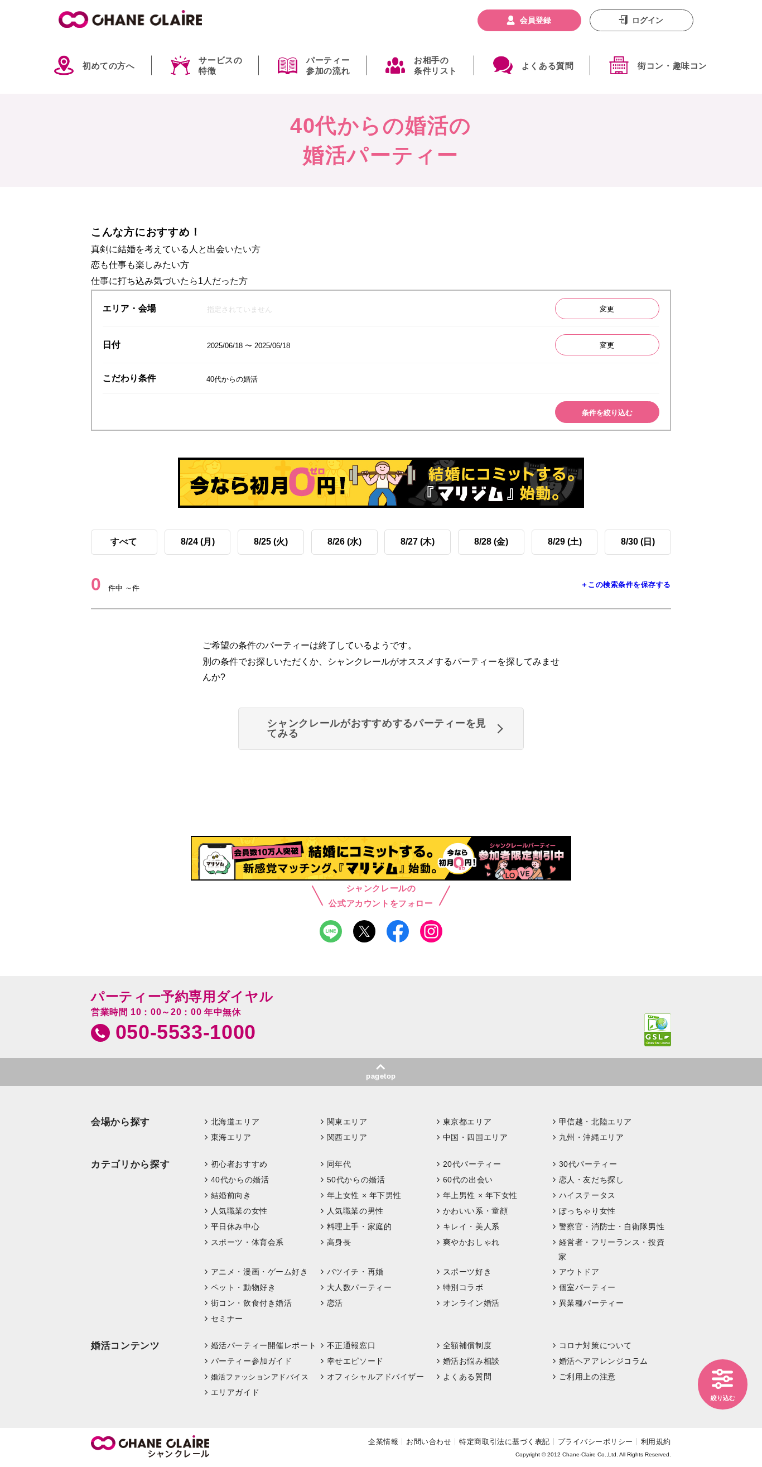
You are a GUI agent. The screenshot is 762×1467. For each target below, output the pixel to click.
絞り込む (723, 1397)
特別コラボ (463, 1287)
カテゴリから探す (130, 1164)
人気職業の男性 (355, 1210)
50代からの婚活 (356, 1179)
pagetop (381, 1076)
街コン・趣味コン (672, 65)
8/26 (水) (344, 541)
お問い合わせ (428, 1441)
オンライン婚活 (471, 1302)
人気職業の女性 (239, 1210)
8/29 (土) (565, 541)
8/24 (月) (198, 541)
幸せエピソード (355, 1361)
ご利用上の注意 (587, 1376)
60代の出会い (468, 1179)
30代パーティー (588, 1164)
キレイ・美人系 (471, 1226)
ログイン (647, 20)
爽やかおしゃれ (471, 1242)
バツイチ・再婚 (355, 1271)
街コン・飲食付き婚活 (251, 1302)
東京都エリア (467, 1121)
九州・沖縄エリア (591, 1137)
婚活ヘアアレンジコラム (603, 1361)
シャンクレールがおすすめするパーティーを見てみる (376, 728)
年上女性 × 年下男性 (364, 1195)
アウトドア (579, 1271)
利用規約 (656, 1441)
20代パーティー (472, 1164)
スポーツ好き (467, 1271)
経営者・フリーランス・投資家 (611, 1249)
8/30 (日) (638, 541)
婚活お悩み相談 (471, 1361)
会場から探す (120, 1122)
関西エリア (347, 1137)
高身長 (339, 1242)
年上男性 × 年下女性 (480, 1195)
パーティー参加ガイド (251, 1361)
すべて (123, 541)
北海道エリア (235, 1121)
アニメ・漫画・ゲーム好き (259, 1271)
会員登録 (535, 20)
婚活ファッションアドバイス (260, 1377)
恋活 (335, 1302)
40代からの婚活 (240, 1179)
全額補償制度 (467, 1345)
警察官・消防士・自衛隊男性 (612, 1226)
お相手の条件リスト (435, 65)
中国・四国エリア (475, 1137)
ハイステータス (587, 1195)
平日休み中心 (235, 1226)
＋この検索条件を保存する (626, 584)
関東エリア (347, 1121)
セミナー (227, 1318)
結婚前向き (231, 1195)
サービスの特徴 (220, 65)
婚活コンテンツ (125, 1345)
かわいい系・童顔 (475, 1210)
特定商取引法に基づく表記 (504, 1441)
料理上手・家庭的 (359, 1226)
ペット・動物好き (243, 1287)
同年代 (339, 1164)
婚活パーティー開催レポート (264, 1345)
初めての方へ (109, 65)
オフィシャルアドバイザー (376, 1376)
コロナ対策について (595, 1345)
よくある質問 (548, 65)
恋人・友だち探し (591, 1179)
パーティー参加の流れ (328, 65)
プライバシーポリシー (595, 1441)
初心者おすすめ (239, 1164)
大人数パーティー (359, 1287)
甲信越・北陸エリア (595, 1121)
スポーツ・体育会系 (247, 1242)
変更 (607, 309)
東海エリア (231, 1137)
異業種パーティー (591, 1302)
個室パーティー (587, 1287)
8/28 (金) (491, 541)
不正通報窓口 (351, 1345)
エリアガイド (235, 1392)
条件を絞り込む (607, 412)
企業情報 (383, 1441)
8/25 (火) (271, 541)
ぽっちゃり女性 (587, 1210)
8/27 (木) (418, 541)
